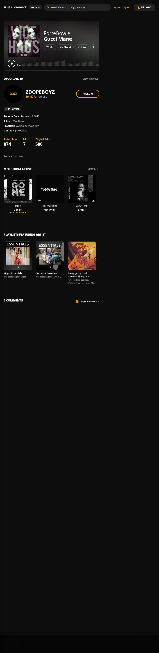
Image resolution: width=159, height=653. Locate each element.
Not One (49, 209)
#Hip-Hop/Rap (12, 109)
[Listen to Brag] (82, 189)
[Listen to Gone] (18, 189)
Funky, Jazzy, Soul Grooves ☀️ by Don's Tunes (79, 275)
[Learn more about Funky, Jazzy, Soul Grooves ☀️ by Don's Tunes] (82, 256)
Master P (21, 212)
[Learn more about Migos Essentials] (18, 256)
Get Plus (35, 7)
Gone (17, 209)
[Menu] (5, 7)
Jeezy (18, 205)
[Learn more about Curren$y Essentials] (50, 256)
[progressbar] (86, 63)
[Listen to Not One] (50, 189)
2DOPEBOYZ (40, 91)
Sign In (126, 7)
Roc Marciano (49, 205)
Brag (81, 209)
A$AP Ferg (82, 205)
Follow (88, 93)
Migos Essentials (13, 273)
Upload (146, 7)
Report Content (13, 156)
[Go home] (16, 7)
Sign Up (117, 7)
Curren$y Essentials (46, 273)
